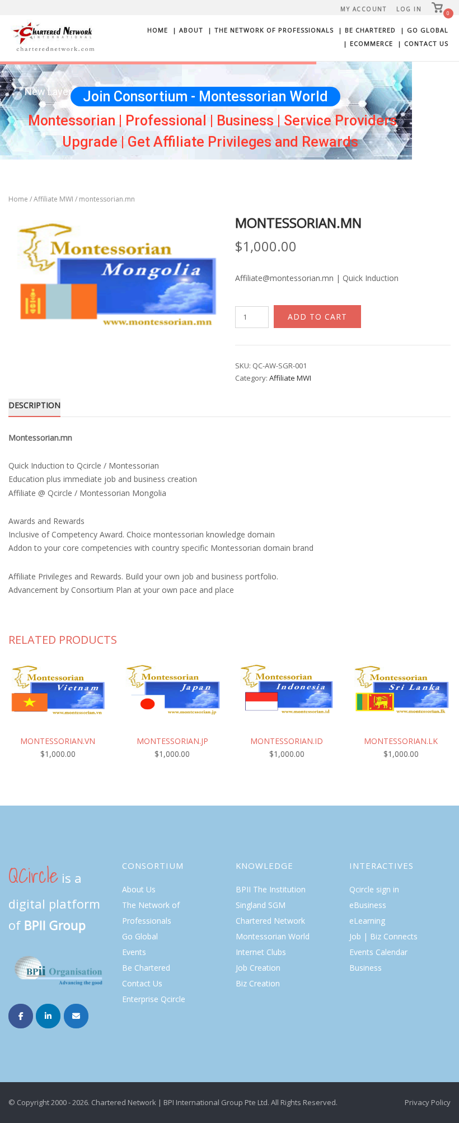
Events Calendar (378, 952)
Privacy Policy (428, 1102)
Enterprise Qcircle (153, 999)
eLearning (367, 920)
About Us (139, 889)
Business (365, 967)
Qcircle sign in (374, 889)
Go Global (140, 936)
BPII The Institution (271, 889)
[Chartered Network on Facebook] (20, 1016)
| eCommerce (368, 43)
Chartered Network (270, 920)
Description (34, 405)
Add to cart (317, 316)
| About (187, 30)
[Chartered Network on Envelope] (76, 1016)
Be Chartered (146, 967)
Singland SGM (260, 905)
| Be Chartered (367, 30)
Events (134, 952)
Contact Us (142, 983)
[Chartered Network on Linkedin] (48, 1016)
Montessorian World (273, 936)
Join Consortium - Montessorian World (205, 96)
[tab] (34, 407)
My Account (363, 9)
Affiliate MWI (53, 199)
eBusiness (367, 905)
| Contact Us (422, 43)
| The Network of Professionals (271, 30)
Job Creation (258, 967)
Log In (408, 9)
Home (157, 30)
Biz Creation (258, 983)
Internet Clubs (261, 952)
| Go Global (424, 30)
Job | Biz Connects (383, 936)
